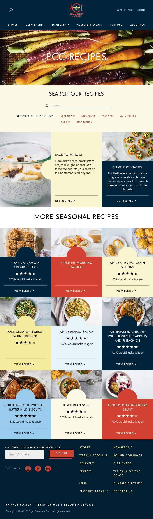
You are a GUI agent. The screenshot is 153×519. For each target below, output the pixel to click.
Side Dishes (84, 122)
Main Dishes (128, 116)
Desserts (107, 116)
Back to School (69, 154)
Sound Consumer (128, 455)
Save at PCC (125, 10)
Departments (35, 25)
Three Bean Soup (76, 405)
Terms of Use (47, 505)
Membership (60, 25)
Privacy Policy (19, 505)
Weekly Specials (93, 455)
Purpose (116, 25)
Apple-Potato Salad (76, 331)
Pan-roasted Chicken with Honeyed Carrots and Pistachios (127, 336)
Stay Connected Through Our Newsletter (33, 448)
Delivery (86, 463)
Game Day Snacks (127, 167)
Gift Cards (122, 463)
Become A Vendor (78, 505)
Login (141, 10)
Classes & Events (89, 25)
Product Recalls (94, 491)
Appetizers (68, 116)
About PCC (137, 25)
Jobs (83, 483)
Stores (13, 25)
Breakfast (88, 116)
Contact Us (123, 491)
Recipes (85, 471)
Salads (66, 122)
